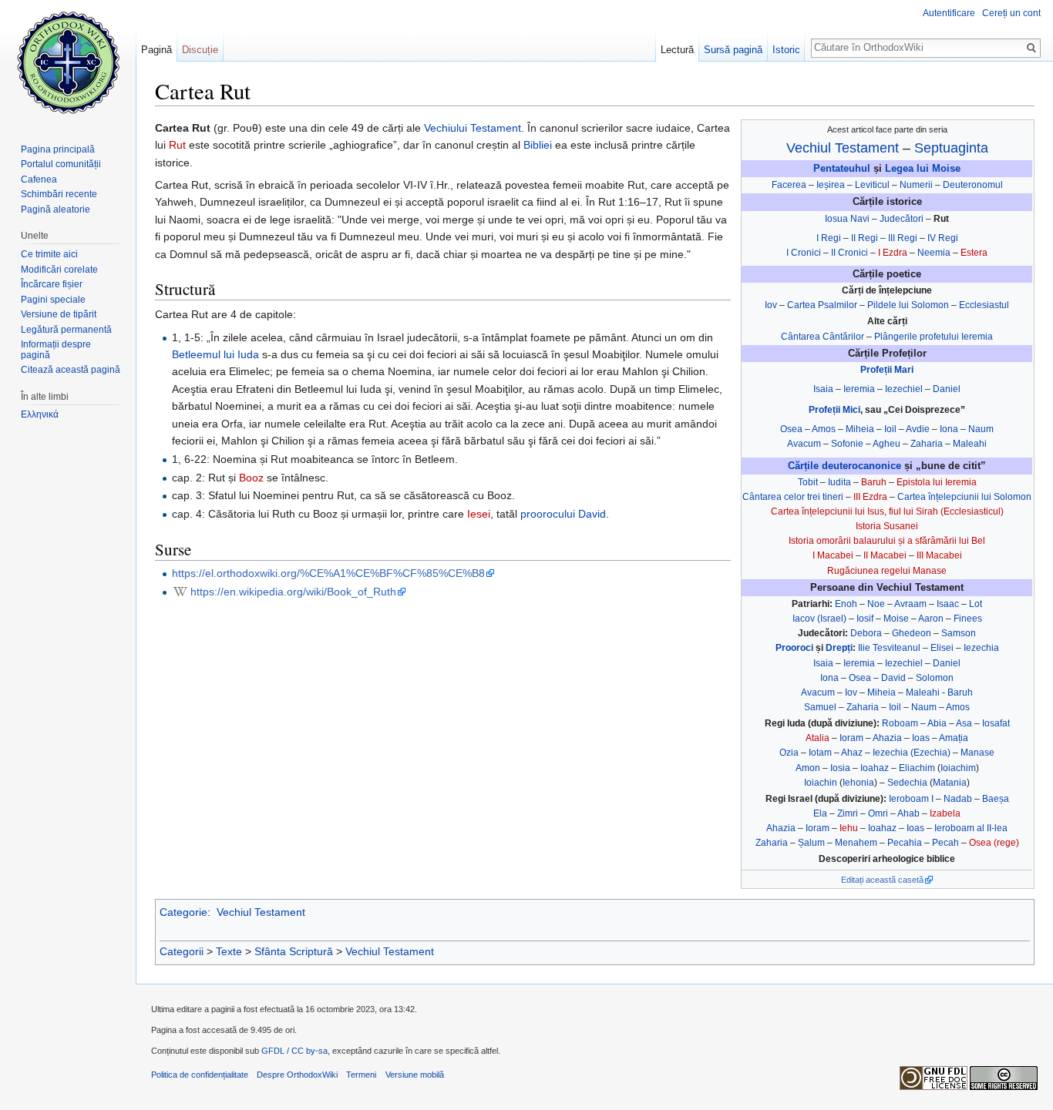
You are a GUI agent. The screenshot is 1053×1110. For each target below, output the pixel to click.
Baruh (873, 482)
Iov (771, 305)
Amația (953, 738)
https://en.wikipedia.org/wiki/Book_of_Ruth (293, 591)
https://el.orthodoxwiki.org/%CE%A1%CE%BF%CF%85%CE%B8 (328, 573)
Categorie (183, 912)
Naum (981, 429)
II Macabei (885, 555)
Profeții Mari (886, 369)
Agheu (886, 443)
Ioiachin (820, 782)
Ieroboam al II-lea (971, 828)
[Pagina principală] (68, 61)
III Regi (902, 238)
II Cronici (849, 252)
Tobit (808, 482)
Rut (177, 145)
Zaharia (926, 443)
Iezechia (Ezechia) (911, 752)
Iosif (864, 618)
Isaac (948, 604)
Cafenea (39, 179)
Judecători (901, 218)
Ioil (890, 429)
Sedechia (907, 782)
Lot (975, 604)
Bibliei (537, 145)
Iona (949, 429)
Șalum (811, 842)
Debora (866, 633)
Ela (820, 813)
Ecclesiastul (984, 305)
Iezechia (981, 647)
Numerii (916, 184)
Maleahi (970, 443)
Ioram (851, 738)
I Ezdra (892, 252)
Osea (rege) (994, 842)
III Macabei (939, 555)
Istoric (786, 49)
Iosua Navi (847, 218)
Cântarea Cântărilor (822, 336)
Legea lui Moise (922, 168)
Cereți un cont (1011, 13)
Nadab (958, 798)
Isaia (823, 389)
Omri (878, 813)
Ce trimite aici (49, 254)
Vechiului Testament (472, 128)
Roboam (900, 723)
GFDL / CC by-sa (294, 1050)
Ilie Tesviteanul (889, 647)
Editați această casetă (882, 879)
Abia (937, 723)
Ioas (921, 738)
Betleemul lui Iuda (215, 354)
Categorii (182, 951)
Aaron (931, 618)
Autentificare (949, 13)
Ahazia (887, 738)
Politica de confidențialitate (199, 1074)
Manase (977, 752)
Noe (876, 604)
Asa (964, 723)
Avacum (804, 443)
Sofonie (847, 443)
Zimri (847, 813)
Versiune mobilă (414, 1074)
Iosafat (996, 723)
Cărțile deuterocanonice (844, 466)
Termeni (361, 1074)
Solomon (935, 677)
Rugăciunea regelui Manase (887, 570)
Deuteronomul (973, 184)
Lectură (677, 49)
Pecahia (904, 842)
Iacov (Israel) (819, 618)
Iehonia (858, 782)
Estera (973, 252)
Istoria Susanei (887, 526)
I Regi (828, 238)
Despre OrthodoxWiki (297, 1074)
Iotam (820, 752)
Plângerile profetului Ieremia (933, 336)
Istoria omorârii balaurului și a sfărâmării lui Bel (887, 540)
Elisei (942, 647)
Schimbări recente (59, 194)
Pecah (945, 842)
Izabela (945, 813)
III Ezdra (870, 496)
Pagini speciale (53, 299)
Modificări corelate (59, 269)
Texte (229, 951)
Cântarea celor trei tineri (792, 496)
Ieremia (859, 389)
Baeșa (995, 798)
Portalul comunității (61, 164)
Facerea (789, 184)
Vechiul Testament (842, 148)
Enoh (846, 604)
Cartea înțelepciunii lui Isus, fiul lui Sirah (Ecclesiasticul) (887, 511)
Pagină (156, 49)
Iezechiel (904, 389)
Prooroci (794, 647)
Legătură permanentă (66, 329)
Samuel (820, 707)
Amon (808, 768)
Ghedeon (911, 633)
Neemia (933, 252)
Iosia (840, 768)
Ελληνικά (40, 414)
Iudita (839, 482)
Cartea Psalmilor (822, 305)
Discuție (200, 49)
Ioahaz (874, 768)
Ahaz (852, 752)
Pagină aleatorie (55, 209)
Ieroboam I (911, 798)
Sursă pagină (733, 49)
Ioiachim (958, 768)
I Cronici (803, 252)
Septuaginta (951, 148)
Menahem (856, 842)
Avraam (910, 604)
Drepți (839, 647)
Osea (791, 429)
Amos (824, 429)
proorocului (547, 514)
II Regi (864, 238)
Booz (251, 477)
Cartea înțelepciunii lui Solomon (964, 496)
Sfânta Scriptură (293, 951)
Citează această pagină (70, 369)
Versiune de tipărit (58, 314)
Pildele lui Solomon (908, 305)
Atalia (817, 738)
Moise (896, 618)
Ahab (908, 813)
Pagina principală (58, 149)
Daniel (946, 389)
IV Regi (942, 238)
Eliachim (917, 768)
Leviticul (872, 184)
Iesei (478, 514)
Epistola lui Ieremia (937, 482)
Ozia (789, 752)
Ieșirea (830, 184)
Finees (968, 618)
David (893, 677)
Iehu (848, 828)
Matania (950, 782)
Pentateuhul (841, 168)
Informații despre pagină (56, 349)
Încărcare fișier (51, 284)
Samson (958, 633)
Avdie (918, 429)
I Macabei (832, 555)
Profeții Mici (834, 409)
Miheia (860, 429)
